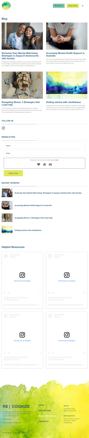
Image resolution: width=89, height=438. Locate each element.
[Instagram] (3, 128)
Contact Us (43, 421)
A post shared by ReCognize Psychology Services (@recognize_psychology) (29, 305)
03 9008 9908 (7, 419)
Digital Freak (25, 432)
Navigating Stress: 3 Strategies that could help (21, 103)
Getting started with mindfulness (63, 102)
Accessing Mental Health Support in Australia (65, 54)
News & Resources (47, 416)
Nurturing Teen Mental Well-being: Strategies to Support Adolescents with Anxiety (20, 56)
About (41, 405)
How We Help (44, 410)
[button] (82, 5)
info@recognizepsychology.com (12, 422)
